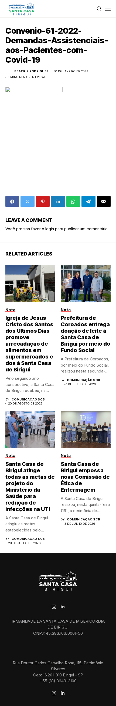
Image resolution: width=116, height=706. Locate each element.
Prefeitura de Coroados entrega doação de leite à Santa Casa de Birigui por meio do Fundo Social (85, 334)
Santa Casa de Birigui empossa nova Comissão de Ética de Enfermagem (85, 477)
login (49, 228)
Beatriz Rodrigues (31, 71)
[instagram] (54, 607)
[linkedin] (62, 607)
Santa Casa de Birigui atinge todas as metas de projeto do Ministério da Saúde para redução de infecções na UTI (30, 486)
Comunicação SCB (28, 399)
